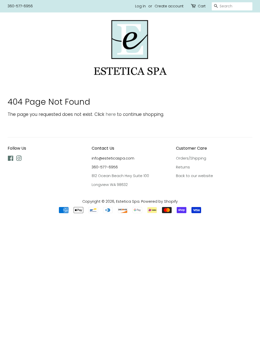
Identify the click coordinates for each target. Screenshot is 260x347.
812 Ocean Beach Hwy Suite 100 (120, 175)
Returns (183, 167)
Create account (169, 6)
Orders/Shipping (191, 158)
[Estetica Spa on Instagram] (19, 159)
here (111, 114)
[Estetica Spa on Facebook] (10, 159)
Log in (140, 6)
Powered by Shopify (159, 201)
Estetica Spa (127, 201)
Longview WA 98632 (110, 184)
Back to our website (194, 175)
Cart (202, 6)
